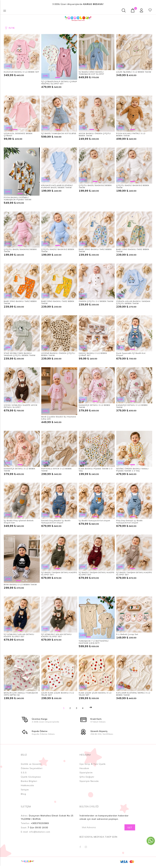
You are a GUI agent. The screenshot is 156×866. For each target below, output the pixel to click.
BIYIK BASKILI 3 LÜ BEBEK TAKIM (20, 584)
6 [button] (107, 636)
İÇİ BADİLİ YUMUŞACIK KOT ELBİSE (58, 133)
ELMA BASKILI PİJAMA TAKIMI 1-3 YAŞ (95, 469)
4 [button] (27, 129)
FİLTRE (12, 28)
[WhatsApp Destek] (150, 840)
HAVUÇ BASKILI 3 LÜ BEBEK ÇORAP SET (93, 354)
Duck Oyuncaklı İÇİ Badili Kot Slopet (130, 354)
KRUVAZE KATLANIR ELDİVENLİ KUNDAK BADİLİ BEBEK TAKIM (57, 186)
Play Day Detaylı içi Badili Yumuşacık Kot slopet (129, 521)
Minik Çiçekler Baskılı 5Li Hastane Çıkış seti (58, 418)
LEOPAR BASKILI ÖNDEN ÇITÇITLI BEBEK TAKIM (58, 354)
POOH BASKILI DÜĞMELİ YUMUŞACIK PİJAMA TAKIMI (17, 198)
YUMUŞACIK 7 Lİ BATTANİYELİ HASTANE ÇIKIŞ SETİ (93, 642)
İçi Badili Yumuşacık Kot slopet (94, 520)
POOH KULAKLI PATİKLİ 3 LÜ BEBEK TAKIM (130, 134)
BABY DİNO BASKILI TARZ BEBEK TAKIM (95, 250)
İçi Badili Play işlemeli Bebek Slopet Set (19, 521)
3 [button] (23, 129)
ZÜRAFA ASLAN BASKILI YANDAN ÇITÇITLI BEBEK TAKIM (133, 302)
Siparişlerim (86, 772)
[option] (22, 52)
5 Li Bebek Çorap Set (127, 634)
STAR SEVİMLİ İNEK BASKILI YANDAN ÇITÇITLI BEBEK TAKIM (19, 354)
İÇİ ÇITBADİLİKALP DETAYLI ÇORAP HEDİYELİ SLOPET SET (59, 82)
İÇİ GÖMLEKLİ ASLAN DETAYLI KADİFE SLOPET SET (19, 635)
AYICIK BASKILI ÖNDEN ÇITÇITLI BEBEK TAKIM (95, 134)
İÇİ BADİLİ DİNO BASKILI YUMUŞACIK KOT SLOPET (91, 73)
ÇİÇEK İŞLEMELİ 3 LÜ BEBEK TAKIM (133, 72)
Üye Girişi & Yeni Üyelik (93, 764)
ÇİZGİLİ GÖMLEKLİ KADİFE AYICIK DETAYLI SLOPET (20, 406)
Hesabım (84, 768)
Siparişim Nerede (89, 781)
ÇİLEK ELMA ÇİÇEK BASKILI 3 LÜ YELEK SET (57, 694)
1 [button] (57, 77)
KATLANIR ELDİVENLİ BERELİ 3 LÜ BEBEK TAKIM (133, 694)
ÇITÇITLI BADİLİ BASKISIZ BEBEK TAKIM (95, 186)
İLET (130, 827)
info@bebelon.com (39, 831)
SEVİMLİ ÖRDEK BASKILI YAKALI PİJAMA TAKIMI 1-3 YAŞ (132, 469)
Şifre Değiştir (87, 776)
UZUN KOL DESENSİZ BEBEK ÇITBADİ (18, 134)
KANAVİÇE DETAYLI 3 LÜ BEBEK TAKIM (94, 406)
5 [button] (30, 129)
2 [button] (62, 77)
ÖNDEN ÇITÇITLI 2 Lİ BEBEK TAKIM (96, 301)
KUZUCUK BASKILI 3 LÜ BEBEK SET (21, 72)
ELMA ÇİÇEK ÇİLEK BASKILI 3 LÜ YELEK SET (95, 694)
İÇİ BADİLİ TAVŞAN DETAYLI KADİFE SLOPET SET (59, 573)
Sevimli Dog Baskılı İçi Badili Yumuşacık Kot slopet (56, 521)
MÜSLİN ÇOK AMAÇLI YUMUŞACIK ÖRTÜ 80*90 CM (21, 694)
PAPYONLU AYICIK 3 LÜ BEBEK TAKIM (56, 469)
